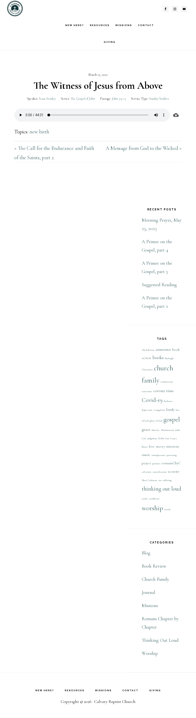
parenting (172, 455)
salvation (146, 471)
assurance (163, 349)
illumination (167, 430)
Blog (146, 553)
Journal (148, 592)
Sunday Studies (159, 99)
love (152, 446)
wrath (167, 509)
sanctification (159, 471)
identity (156, 430)
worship (152, 508)
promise (156, 463)
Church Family (155, 579)
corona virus (163, 390)
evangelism (159, 409)
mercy (160, 446)
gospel (171, 419)
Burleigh (169, 358)
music (146, 455)
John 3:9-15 (119, 99)
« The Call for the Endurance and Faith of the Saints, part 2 (54, 153)
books (158, 358)
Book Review (154, 566)
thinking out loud (161, 488)
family (170, 410)
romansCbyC (171, 463)
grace (146, 429)
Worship (150, 653)
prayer (146, 463)
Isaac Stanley (47, 99)
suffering (167, 480)
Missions (150, 605)
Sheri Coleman (149, 480)
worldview (154, 498)
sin (159, 480)
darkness (168, 401)
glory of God (156, 420)
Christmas (147, 369)
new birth (39, 132)
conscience (147, 391)
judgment (152, 438)
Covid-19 (152, 400)
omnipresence (158, 455)
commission (167, 381)
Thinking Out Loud (160, 640)
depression (147, 409)
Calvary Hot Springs (31, 8)
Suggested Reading (159, 285)
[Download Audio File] (176, 115)
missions (172, 446)
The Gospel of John (83, 99)
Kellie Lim (163, 438)
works (145, 498)
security (173, 472)
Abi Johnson (148, 349)
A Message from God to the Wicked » (144, 148)
